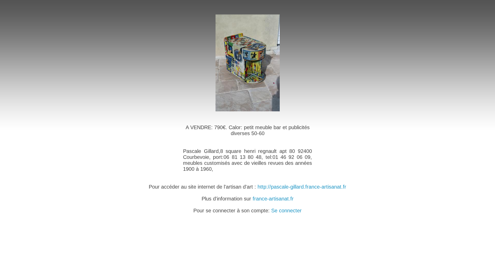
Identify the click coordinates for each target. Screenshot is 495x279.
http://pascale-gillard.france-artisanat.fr (302, 187)
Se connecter (286, 210)
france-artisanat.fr (273, 199)
